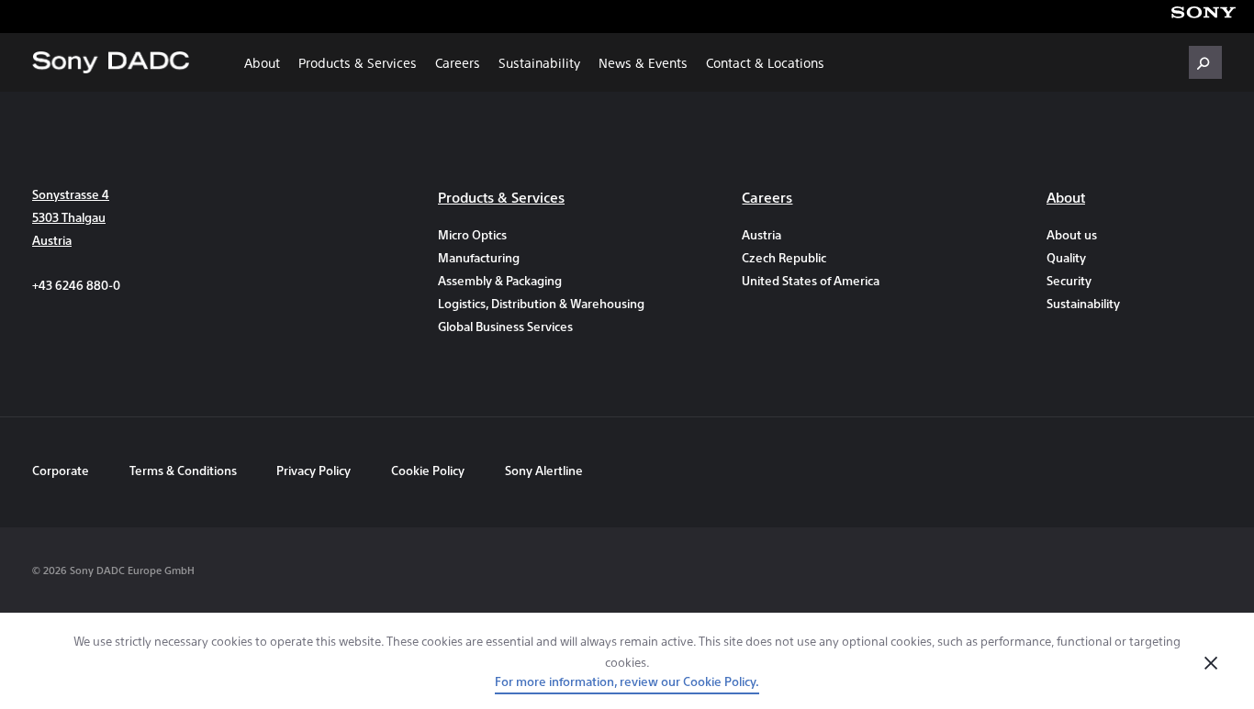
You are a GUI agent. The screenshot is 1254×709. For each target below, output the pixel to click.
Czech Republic (784, 257)
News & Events (643, 62)
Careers (457, 62)
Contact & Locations (765, 62)
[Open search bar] (1205, 62)
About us (1072, 234)
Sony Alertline (544, 470)
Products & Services (357, 62)
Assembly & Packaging (500, 280)
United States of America (810, 280)
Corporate (60, 470)
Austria (761, 234)
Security (1069, 280)
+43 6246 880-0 (76, 285)
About (262, 62)
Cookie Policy (428, 470)
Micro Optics (472, 234)
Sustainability (539, 62)
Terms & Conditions (184, 470)
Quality (1066, 257)
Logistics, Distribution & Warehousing (525, 303)
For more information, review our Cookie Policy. (627, 681)
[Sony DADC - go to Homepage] (110, 62)
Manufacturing (479, 257)
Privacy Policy (313, 470)
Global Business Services (505, 326)
